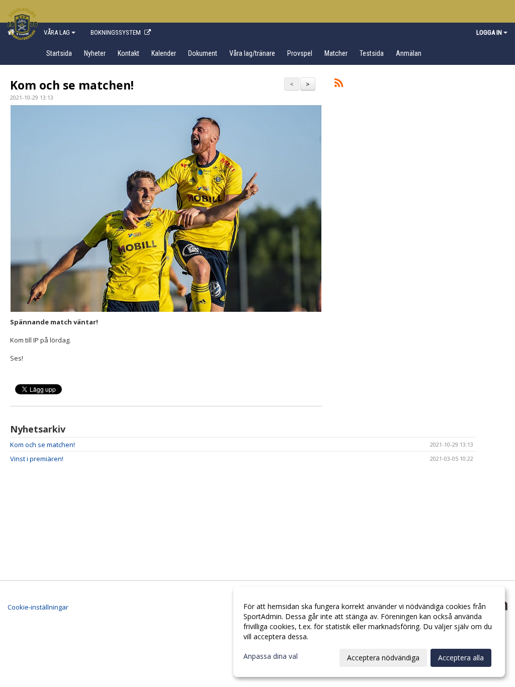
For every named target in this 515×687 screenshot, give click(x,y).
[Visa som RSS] (338, 84)
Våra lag (57, 32)
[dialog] (369, 631)
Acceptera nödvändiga (383, 657)
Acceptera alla (461, 657)
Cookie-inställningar (38, 607)
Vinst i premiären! (36, 458)
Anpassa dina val (270, 656)
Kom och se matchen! (72, 85)
